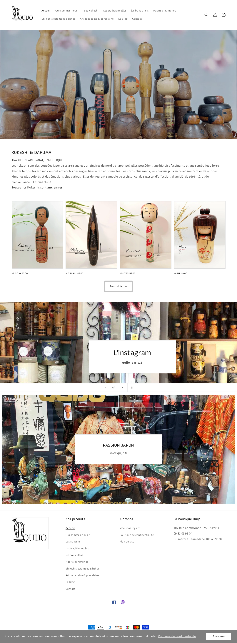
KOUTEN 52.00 (127, 273)
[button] (206, 15)
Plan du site (127, 541)
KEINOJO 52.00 (20, 273)
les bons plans (74, 555)
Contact (70, 588)
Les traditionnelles (77, 548)
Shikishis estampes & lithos (82, 568)
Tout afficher (118, 286)
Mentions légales (130, 528)
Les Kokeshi (73, 541)
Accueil (70, 528)
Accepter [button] (219, 636)
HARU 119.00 (180, 273)
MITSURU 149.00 (74, 273)
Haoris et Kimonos (77, 561)
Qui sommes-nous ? (78, 535)
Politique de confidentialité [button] (177, 636)
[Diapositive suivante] (122, 387)
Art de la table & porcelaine (82, 575)
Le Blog (70, 582)
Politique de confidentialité (137, 535)
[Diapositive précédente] (105, 387)
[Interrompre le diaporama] (131, 387)
